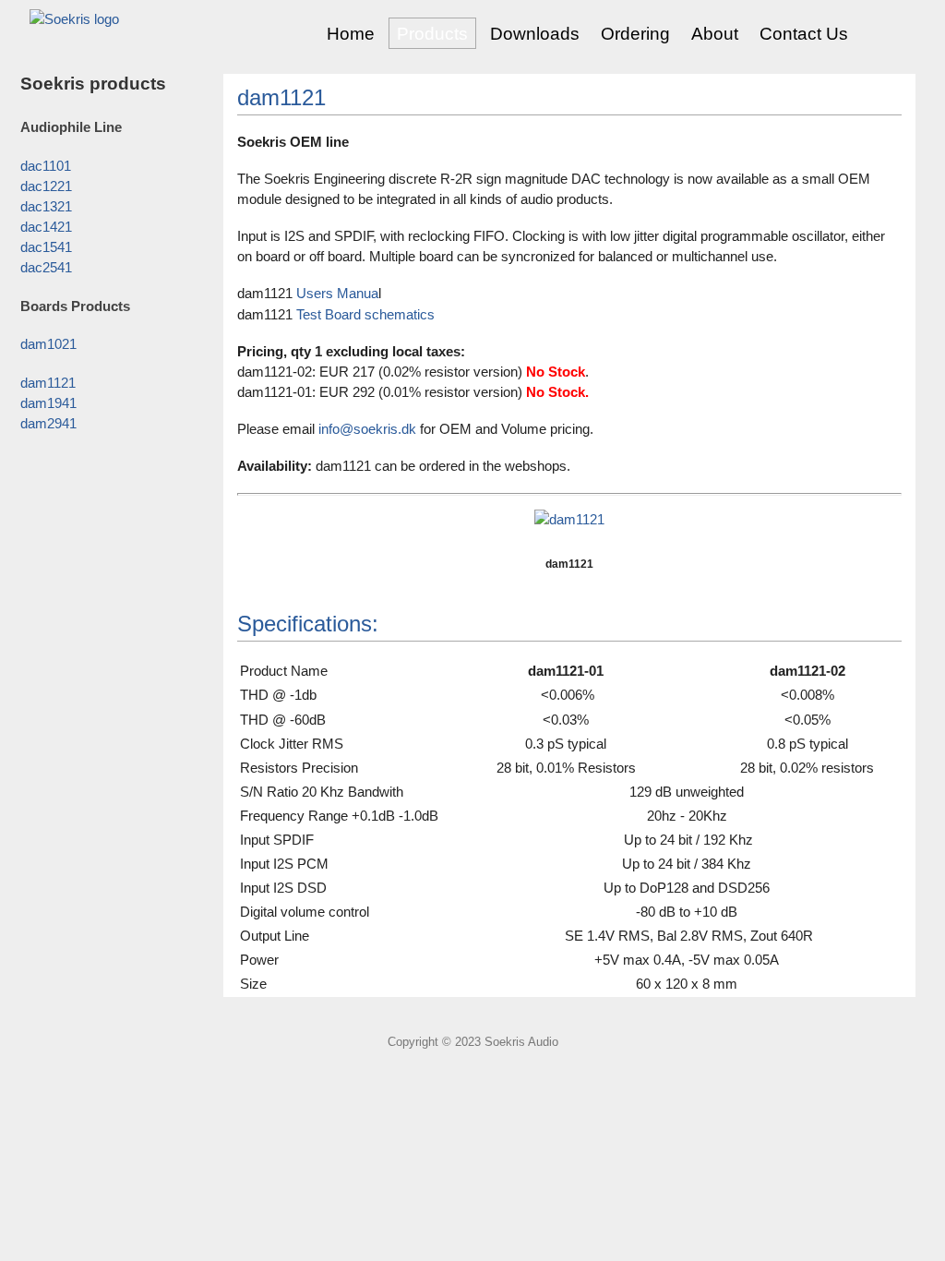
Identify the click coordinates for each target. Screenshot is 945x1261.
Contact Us (804, 33)
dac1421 (46, 227)
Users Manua (337, 293)
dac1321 (46, 206)
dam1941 (48, 403)
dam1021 (48, 344)
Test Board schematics (365, 314)
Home (351, 33)
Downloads (535, 33)
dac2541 (46, 267)
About (714, 33)
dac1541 (46, 247)
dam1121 (48, 383)
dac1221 (46, 186)
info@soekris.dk (367, 429)
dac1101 (45, 166)
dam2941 (48, 423)
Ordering (635, 33)
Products (432, 33)
